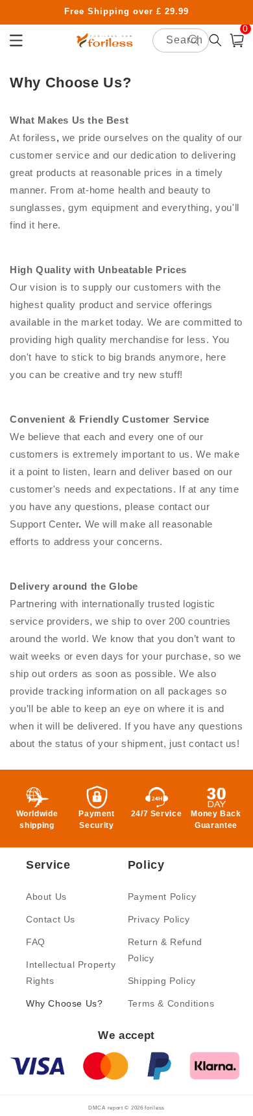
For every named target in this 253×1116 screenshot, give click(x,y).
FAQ (35, 942)
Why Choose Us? (64, 1003)
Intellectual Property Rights (71, 972)
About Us (46, 896)
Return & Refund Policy (165, 950)
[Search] (194, 40)
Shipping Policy (162, 981)
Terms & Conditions (171, 1003)
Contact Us (50, 919)
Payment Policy (162, 896)
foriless (155, 1107)
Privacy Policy (158, 919)
